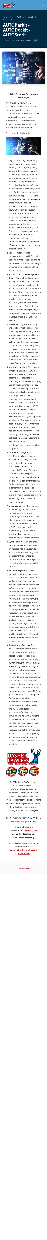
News (12, 17)
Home (5, 17)
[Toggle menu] (42, 4)
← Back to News (23, 868)
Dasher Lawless (24, 40)
